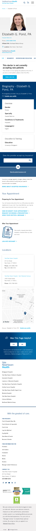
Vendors (4, 462)
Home (3, 8)
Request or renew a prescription (15, 213)
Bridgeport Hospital (7, 372)
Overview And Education (24, 58)
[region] (18, 306)
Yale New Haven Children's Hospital (11, 375)
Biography (10, 58)
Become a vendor (7, 439)
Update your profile (10, 96)
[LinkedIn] (12, 482)
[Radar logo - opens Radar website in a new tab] (6, 321)
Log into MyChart (6, 430)
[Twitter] (6, 482)
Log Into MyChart (8, 241)
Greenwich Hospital (7, 378)
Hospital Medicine (6, 37)
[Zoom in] (31, 318)
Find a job (5, 427)
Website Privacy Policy (9, 523)
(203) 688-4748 (11, 40)
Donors (4, 455)
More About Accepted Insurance (14, 186)
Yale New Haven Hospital (11, 258)
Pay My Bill (5, 433)
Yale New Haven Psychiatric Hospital (12, 384)
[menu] (32, 2)
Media (3, 458)
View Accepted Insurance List (18, 172)
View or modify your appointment (15, 211)
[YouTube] (9, 482)
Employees (5, 452)
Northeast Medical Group (9, 402)
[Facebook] (3, 482)
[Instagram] (15, 482)
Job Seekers (5, 449)
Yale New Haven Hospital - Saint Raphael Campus (18, 276)
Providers (4, 446)
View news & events (7, 436)
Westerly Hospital (6, 393)
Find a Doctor (9, 77)
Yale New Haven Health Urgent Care (11, 390)
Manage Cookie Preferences (9, 465)
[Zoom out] (31, 321)
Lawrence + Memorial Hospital (10, 381)
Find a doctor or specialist (9, 424)
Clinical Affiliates (6, 399)
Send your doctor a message (13, 215)
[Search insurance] (30, 160)
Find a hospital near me (8, 421)
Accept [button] (4, 529)
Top (3, 58)
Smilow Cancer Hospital (8, 387)
